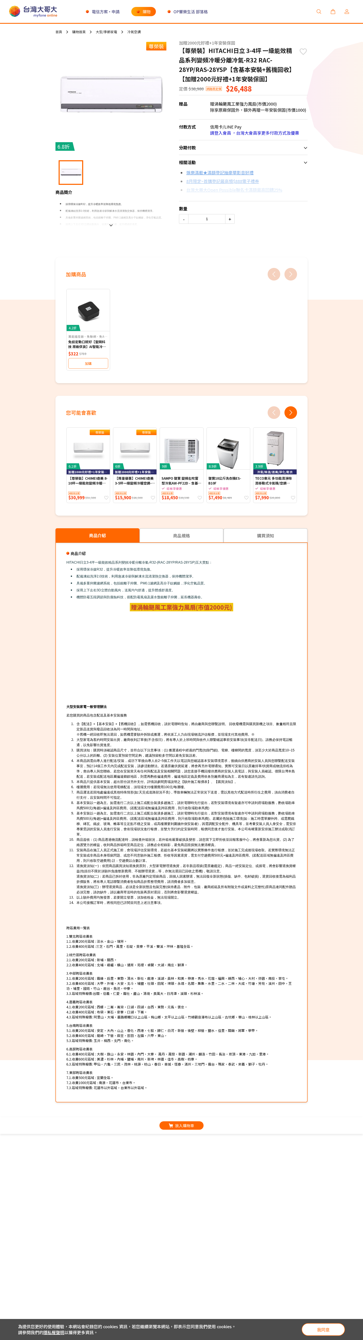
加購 (88, 363)
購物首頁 (79, 31)
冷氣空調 (134, 31)
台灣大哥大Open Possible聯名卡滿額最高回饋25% (234, 190)
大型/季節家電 (106, 31)
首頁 (58, 31)
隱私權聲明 (53, 1332)
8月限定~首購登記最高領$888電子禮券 (222, 181)
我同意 (323, 1330)
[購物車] (332, 11)
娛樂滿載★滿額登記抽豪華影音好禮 (220, 172)
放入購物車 (184, 1125)
